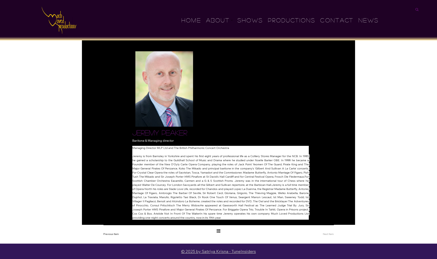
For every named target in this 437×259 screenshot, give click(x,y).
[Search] (417, 9)
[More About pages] (232, 20)
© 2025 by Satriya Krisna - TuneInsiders (218, 251)
